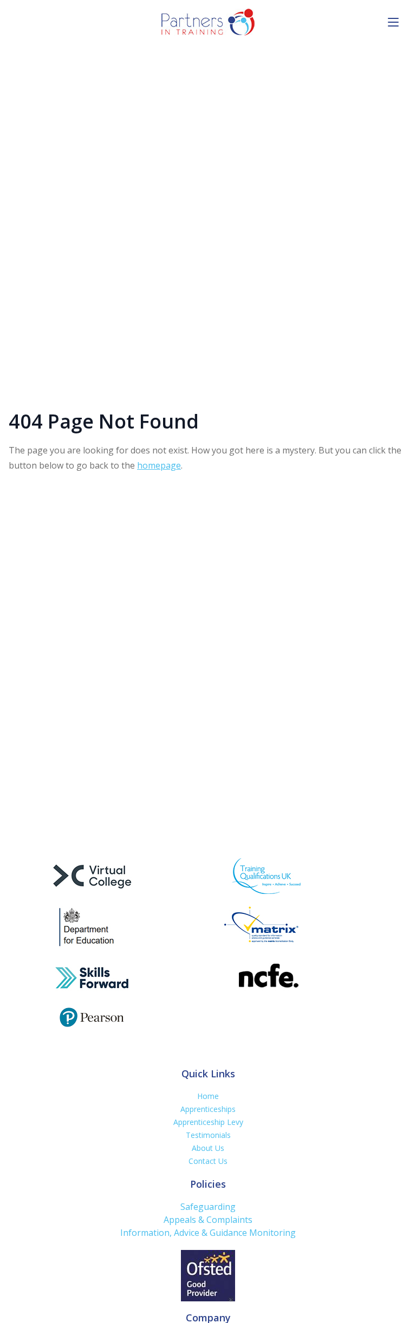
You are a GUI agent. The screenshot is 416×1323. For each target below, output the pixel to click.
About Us (208, 1148)
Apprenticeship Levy (208, 1122)
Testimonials (208, 1135)
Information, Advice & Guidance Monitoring (208, 1233)
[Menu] (390, 22)
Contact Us (207, 1161)
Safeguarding (208, 1207)
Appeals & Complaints (208, 1220)
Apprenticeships (208, 1109)
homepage (159, 465)
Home (208, 1096)
